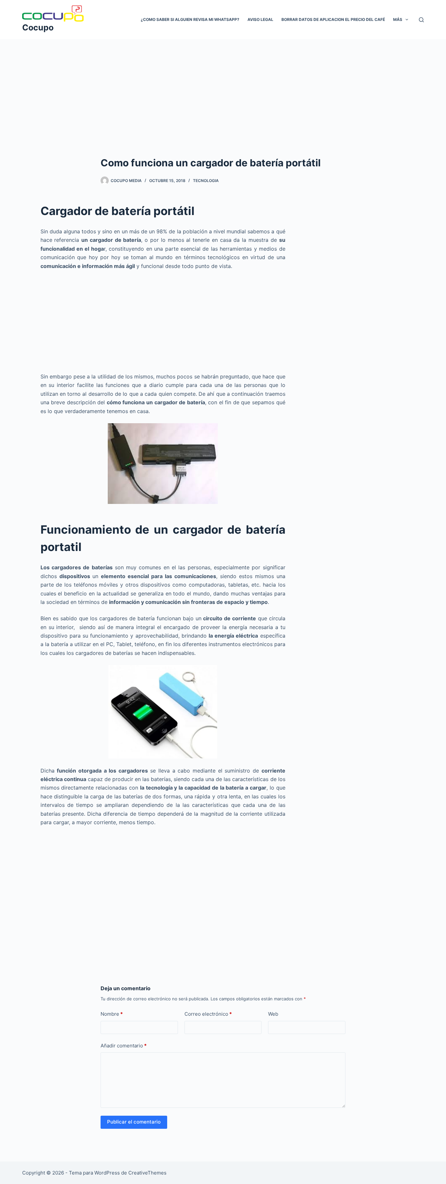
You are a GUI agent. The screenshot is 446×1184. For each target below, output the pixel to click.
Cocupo (38, 27)
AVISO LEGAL (260, 19)
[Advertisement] (223, 87)
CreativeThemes (147, 1173)
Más (397, 19)
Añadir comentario (124, 1045)
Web (273, 1014)
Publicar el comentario (134, 1122)
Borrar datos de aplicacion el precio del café (333, 19)
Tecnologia (206, 180)
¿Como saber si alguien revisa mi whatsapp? (190, 19)
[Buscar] (421, 19)
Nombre (112, 1014)
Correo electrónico (208, 1014)
